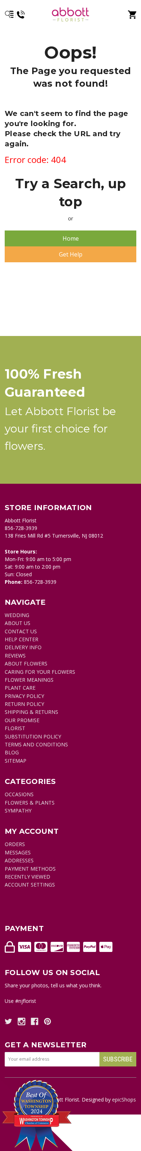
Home (71, 238)
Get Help (70, 254)
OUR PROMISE (22, 720)
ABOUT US (17, 623)
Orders (15, 844)
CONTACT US (21, 631)
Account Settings (30, 884)
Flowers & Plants (30, 802)
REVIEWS (15, 655)
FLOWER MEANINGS (29, 679)
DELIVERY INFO (23, 647)
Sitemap (15, 760)
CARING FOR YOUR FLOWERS (40, 671)
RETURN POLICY (24, 703)
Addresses (19, 860)
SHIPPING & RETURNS (31, 711)
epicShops (124, 1099)
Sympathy (18, 810)
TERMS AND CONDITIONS (36, 744)
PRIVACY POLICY (24, 696)
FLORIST (15, 728)
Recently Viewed (27, 876)
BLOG (12, 752)
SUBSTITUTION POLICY (33, 736)
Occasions (19, 794)
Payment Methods (30, 868)
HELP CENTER (21, 639)
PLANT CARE (20, 687)
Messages (18, 852)
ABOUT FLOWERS (26, 663)
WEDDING (17, 615)
